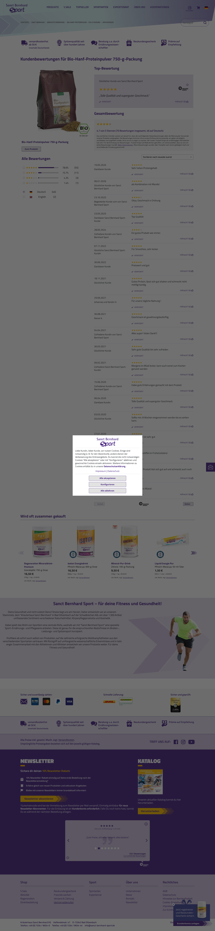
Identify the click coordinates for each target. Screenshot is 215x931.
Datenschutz (113, 471)
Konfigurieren (107, 484)
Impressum (101, 471)
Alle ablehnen (107, 490)
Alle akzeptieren (108, 478)
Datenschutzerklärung (114, 466)
